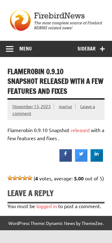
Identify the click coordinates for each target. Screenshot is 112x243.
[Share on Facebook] (65, 160)
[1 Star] (9, 177)
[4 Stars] (24, 177)
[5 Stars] (29, 177)
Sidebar (86, 48)
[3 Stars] (19, 177)
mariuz (65, 106)
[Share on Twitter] (81, 160)
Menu (25, 48)
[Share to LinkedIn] (97, 160)
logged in (46, 206)
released (80, 130)
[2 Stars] (14, 177)
